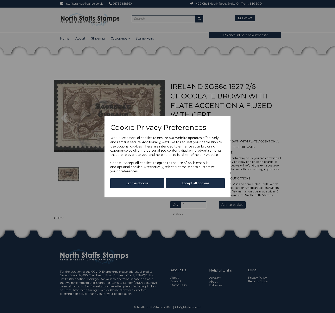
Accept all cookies (195, 183)
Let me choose (137, 183)
